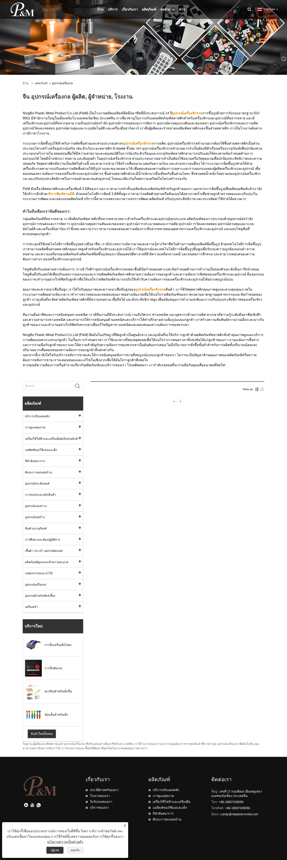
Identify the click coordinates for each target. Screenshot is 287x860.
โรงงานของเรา (100, 796)
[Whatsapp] (39, 805)
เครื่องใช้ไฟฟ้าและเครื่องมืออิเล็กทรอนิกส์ (51, 438)
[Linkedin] (26, 805)
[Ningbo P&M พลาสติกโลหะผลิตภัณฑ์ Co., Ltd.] (22, 9)
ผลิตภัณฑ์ (41, 83)
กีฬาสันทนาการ (35, 461)
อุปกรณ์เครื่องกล (35, 584)
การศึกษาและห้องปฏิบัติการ (42, 539)
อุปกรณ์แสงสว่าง (36, 506)
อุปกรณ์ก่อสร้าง (35, 517)
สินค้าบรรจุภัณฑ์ (36, 528)
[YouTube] (32, 805)
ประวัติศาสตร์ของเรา (104, 790)
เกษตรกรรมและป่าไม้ (39, 573)
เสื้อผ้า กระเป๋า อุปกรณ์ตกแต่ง (44, 550)
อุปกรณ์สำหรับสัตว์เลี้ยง (40, 595)
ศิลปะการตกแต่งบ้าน (38, 472)
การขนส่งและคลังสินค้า (40, 494)
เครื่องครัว (31, 606)
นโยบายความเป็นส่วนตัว (65, 842)
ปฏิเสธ (55, 850)
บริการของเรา (99, 807)
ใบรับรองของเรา (101, 801)
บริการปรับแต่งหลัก (37, 416)
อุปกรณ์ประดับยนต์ (37, 483)
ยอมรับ (75, 850)
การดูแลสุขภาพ (35, 427)
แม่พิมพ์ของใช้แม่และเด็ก (41, 450)
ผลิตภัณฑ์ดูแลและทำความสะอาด (46, 562)
